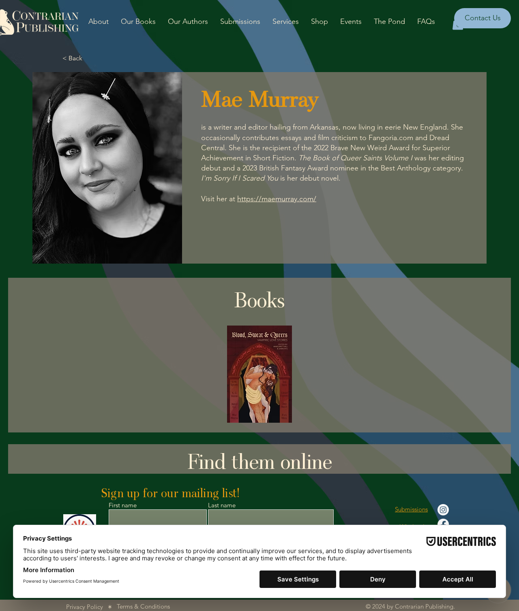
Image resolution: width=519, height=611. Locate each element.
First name (123, 505)
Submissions (411, 509)
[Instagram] (443, 509)
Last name (222, 505)
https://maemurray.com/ (276, 198)
